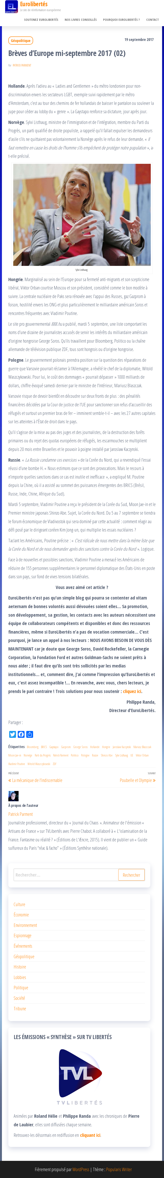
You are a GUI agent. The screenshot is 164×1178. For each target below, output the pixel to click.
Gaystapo (54, 747)
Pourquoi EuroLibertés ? (121, 19)
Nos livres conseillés (81, 19)
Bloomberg (32, 747)
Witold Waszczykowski (39, 764)
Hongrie (106, 747)
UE (131, 755)
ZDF (54, 764)
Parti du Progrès (43, 755)
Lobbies (20, 977)
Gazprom (66, 747)
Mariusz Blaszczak (142, 747)
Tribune (20, 1008)
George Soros (80, 747)
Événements (23, 946)
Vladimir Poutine (16, 764)
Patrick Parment (22, 65)
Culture (19, 904)
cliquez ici (132, 691)
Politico (75, 755)
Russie (95, 755)
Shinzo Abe (107, 755)
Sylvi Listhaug (121, 755)
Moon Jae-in (14, 755)
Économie (21, 914)
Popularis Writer (119, 1169)
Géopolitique (21, 40)
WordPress (80, 1169)
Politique (21, 987)
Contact (152, 19)
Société (19, 998)
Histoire (20, 966)
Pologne (85, 755)
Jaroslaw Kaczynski (122, 747)
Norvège (28, 755)
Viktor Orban (142, 755)
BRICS (44, 747)
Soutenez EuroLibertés (41, 19)
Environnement (25, 925)
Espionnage (22, 935)
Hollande (95, 747)
